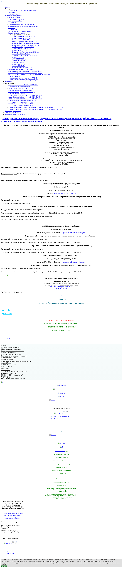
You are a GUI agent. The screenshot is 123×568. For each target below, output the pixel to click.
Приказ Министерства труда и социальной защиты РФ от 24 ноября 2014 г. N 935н (35, 107)
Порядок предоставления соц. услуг (20, 90)
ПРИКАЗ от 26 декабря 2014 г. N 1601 (21, 102)
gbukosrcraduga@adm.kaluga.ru (65, 193)
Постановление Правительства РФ (19, 86)
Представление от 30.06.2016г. (22, 67)
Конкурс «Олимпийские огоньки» (12, 351)
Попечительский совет (8, 358)
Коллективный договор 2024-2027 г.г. (20, 69)
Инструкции (12, 29)
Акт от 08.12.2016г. (18, 66)
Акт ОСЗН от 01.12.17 (19, 50)
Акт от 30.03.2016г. (18, 60)
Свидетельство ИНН (15, 21)
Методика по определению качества (20, 31)
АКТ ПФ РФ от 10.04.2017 (21, 54)
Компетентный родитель (13, 112)
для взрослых (7, 314)
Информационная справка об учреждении (22, 10)
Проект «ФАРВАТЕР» (8, 364)
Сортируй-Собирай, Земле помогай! (13, 378)
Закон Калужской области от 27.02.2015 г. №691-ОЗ (25, 95)
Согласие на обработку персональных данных (12, 517)
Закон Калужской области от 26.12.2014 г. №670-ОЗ (25, 97)
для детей (5, 310)
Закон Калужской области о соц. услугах (21, 88)
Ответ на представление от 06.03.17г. (24, 41)
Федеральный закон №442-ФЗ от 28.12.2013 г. (23, 85)
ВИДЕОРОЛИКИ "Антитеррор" (12, 375)
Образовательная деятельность (15, 114)
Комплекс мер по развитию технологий (14, 356)
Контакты (11, 12)
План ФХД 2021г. (14, 76)
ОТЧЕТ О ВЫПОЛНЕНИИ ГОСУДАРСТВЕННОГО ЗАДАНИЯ (29, 74)
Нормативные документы (13, 16)
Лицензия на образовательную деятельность (22, 26)
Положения (12, 22)
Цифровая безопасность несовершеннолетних (16, 361)
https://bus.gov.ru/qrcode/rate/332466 (61, 287)
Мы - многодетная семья (13, 111)
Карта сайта (5, 368)
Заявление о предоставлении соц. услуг (21, 92)
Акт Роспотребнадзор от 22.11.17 (23, 47)
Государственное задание (16, 33)
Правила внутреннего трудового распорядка (23, 80)
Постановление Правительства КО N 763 (22, 100)
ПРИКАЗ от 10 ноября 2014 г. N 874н (20, 105)
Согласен (4, 566)
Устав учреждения (14, 17)
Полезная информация (8, 352)
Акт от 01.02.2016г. (18, 57)
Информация (9, 81)
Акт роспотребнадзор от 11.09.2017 (23, 48)
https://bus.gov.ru (61, 288)
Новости (4, 345)
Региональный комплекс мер (10, 347)
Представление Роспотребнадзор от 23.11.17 (26, 43)
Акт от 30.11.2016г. (18, 64)
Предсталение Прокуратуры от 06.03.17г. (25, 52)
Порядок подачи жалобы (16, 93)
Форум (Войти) (6, 363)
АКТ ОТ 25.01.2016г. (19, 59)
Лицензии (11, 28)
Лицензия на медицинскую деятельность (21, 24)
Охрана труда (5, 377)
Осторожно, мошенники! (9, 373)
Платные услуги (6, 366)
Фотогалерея (5, 370)
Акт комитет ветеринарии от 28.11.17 (24, 55)
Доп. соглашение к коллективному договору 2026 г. (25, 71)
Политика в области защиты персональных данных (25, 73)
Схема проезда (13, 14)
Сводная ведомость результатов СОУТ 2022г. (23, 78)
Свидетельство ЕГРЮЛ (16, 19)
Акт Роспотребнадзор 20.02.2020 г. (23, 36)
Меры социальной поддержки (11, 349)
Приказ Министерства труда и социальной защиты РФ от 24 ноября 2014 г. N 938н (35, 109)
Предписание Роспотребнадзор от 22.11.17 (26, 45)
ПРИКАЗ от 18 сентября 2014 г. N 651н (21, 104)
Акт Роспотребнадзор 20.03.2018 (23, 38)
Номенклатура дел (7, 359)
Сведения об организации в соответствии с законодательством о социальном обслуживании (61, 4)
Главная (7, 7)
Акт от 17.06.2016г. (18, 62)
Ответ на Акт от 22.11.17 (20, 40)
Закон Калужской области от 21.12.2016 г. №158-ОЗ (25, 99)
